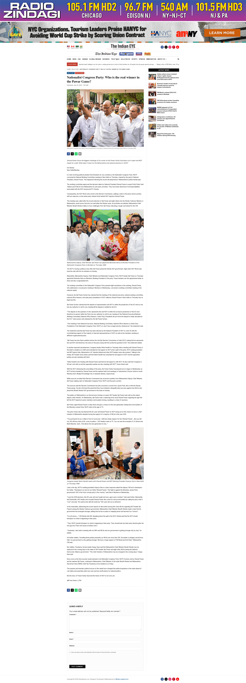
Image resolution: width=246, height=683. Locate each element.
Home (69, 69)
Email (71, 639)
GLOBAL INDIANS (95, 59)
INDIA (74, 59)
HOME (69, 59)
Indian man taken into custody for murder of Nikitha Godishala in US (167, 126)
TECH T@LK (115, 59)
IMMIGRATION (151, 59)
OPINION (142, 59)
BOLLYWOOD (125, 59)
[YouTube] (177, 47)
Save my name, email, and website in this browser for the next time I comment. (93, 652)
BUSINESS (106, 59)
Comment (72, 614)
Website (71, 645)
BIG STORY (75, 69)
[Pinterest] (173, 47)
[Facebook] (162, 47)
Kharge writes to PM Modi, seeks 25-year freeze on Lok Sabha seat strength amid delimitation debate (149, 64)
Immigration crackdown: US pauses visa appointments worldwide (166, 118)
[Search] (178, 59)
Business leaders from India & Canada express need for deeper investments (167, 85)
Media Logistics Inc (122, 679)
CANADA (85, 59)
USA (79, 59)
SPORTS (134, 59)
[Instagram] (169, 47)
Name (71, 632)
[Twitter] (166, 47)
